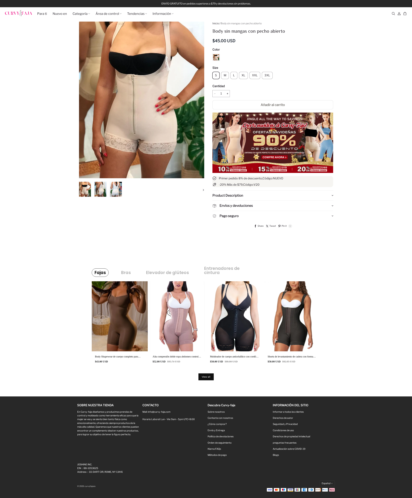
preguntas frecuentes (284, 442)
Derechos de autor (283, 418)
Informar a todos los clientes (288, 411)
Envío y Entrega (216, 430)
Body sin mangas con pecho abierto (241, 23)
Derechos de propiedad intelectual (291, 436)
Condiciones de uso (283, 430)
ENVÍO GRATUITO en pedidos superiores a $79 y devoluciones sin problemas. (206, 3)
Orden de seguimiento (220, 442)
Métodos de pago (217, 455)
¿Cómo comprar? (217, 424)
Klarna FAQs (214, 448)
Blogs (276, 455)
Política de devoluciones (221, 436)
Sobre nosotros (216, 411)
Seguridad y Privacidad (285, 424)
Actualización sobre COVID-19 (289, 448)
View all (206, 376)
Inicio (215, 23)
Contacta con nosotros (220, 418)
